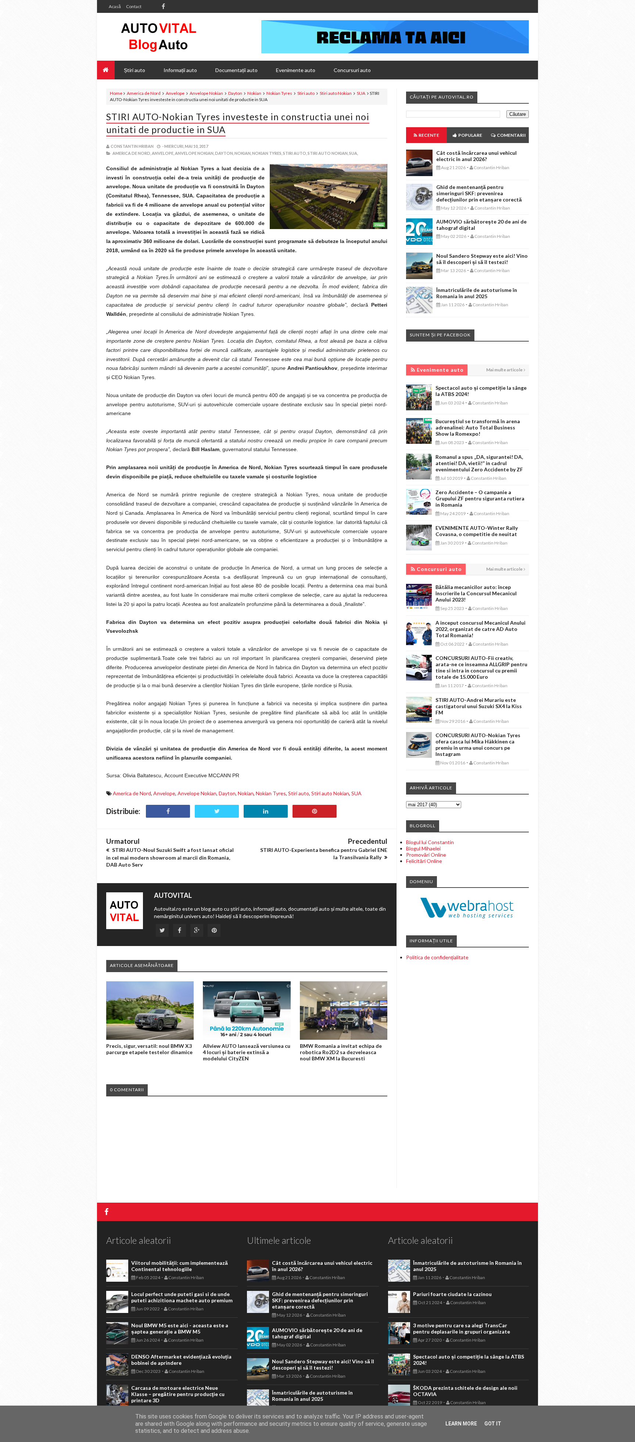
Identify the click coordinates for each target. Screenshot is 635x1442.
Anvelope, (163, 153)
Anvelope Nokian (206, 93)
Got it (492, 1424)
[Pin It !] (315, 811)
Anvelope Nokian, (194, 153)
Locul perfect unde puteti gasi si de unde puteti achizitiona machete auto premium (182, 1297)
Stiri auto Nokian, (328, 153)
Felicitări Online (424, 861)
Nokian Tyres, (267, 153)
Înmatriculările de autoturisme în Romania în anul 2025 (476, 293)
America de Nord (144, 93)
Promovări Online (426, 855)
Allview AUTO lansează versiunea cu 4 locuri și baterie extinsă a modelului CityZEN (246, 1052)
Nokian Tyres (279, 93)
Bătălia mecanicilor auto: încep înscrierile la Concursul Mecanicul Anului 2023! (476, 593)
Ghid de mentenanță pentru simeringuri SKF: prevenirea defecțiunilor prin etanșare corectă (479, 193)
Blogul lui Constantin (430, 842)
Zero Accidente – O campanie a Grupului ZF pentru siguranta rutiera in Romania (479, 498)
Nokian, (242, 153)
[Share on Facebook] (168, 811)
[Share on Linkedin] (266, 811)
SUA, (353, 153)
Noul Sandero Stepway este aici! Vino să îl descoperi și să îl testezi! (482, 259)
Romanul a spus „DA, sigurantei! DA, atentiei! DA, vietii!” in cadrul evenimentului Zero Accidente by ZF (479, 463)
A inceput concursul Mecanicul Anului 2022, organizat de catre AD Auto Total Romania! (480, 629)
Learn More (461, 1424)
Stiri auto (306, 93)
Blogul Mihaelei (423, 848)
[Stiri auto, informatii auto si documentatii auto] (158, 36)
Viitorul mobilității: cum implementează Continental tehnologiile (179, 1266)
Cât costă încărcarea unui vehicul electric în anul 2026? (476, 156)
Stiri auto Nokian (336, 93)
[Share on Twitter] (217, 811)
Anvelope (175, 93)
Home (116, 93)
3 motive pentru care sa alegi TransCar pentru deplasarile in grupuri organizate (461, 1328)
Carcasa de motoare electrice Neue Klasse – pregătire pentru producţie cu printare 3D (178, 1394)
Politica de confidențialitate (437, 957)
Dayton (235, 93)
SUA (361, 93)
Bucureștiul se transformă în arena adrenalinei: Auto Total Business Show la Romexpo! (477, 427)
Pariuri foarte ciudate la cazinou (452, 1294)
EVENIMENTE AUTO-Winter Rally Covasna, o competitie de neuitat (476, 531)
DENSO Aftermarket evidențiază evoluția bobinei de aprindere (181, 1359)
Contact (133, 6)
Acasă (115, 6)
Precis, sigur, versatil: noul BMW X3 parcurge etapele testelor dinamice (149, 1049)
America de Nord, (131, 153)
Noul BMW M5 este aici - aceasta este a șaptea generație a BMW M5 (179, 1328)
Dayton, (224, 153)
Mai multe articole (504, 369)
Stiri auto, (295, 153)
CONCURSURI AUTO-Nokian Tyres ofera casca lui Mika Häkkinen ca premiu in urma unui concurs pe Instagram (477, 744)
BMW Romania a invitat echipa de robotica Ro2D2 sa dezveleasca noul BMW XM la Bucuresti (341, 1052)
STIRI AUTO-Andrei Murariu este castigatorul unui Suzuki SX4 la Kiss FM (478, 706)
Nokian (254, 93)
